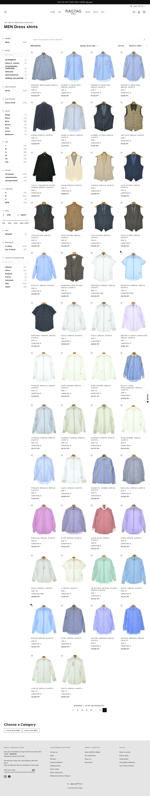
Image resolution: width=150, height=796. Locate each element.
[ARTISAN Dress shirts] (134, 116)
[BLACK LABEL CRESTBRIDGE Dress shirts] (134, 367)
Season (8, 170)
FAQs (52, 755)
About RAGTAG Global (92, 752)
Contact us (54, 752)
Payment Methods (56, 762)
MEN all (11, 22)
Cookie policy (123, 759)
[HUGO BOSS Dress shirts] (104, 519)
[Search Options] (145, 40)
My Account (89, 762)
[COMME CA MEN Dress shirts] (104, 116)
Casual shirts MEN (13, 730)
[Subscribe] (33, 770)
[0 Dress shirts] (74, 569)
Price (7, 211)
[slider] (4, 220)
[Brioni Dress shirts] (44, 619)
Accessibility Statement (127, 762)
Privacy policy (124, 755)
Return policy (54, 769)
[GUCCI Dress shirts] (74, 317)
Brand (7, 50)
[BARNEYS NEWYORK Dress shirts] (74, 66)
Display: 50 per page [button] (88, 46)
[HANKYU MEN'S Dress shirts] (74, 116)
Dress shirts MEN (31, 730)
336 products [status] (35, 46)
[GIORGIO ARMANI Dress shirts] (44, 419)
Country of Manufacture (14, 258)
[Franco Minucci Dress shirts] (44, 367)
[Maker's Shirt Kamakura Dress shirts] (134, 317)
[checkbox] (15, 42)
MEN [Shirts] (19, 22)
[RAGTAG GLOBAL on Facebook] (9, 776)
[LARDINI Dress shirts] (104, 166)
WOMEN (52, 12)
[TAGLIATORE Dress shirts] (134, 166)
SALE (102, 12)
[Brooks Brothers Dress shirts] (44, 66)
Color (7, 111)
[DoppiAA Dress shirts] (44, 519)
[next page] (105, 710)
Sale (6, 230)
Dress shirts (29, 22)
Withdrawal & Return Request (60, 776)
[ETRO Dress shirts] (74, 519)
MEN (59, 12)
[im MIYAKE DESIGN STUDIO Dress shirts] (104, 569)
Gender (8, 38)
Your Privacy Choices (126, 766)
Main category (10, 87)
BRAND (88, 12)
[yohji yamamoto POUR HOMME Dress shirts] (44, 166)
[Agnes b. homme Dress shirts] (104, 469)
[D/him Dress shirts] (74, 166)
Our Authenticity (90, 755)
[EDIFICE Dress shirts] (44, 267)
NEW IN (95, 12)
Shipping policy (55, 766)
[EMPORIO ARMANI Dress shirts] (104, 267)
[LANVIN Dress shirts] (44, 669)
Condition (8, 189)
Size (6, 142)
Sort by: (130, 46)
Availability (9, 242)
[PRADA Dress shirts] (44, 116)
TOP (5, 22)
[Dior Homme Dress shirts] (74, 367)
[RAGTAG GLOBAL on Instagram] (5, 776)
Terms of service (124, 752)
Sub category (10, 99)
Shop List (88, 759)
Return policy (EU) (56, 772)
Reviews (53, 759)
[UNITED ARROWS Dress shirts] (104, 619)
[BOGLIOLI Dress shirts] (134, 469)
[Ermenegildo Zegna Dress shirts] (74, 267)
